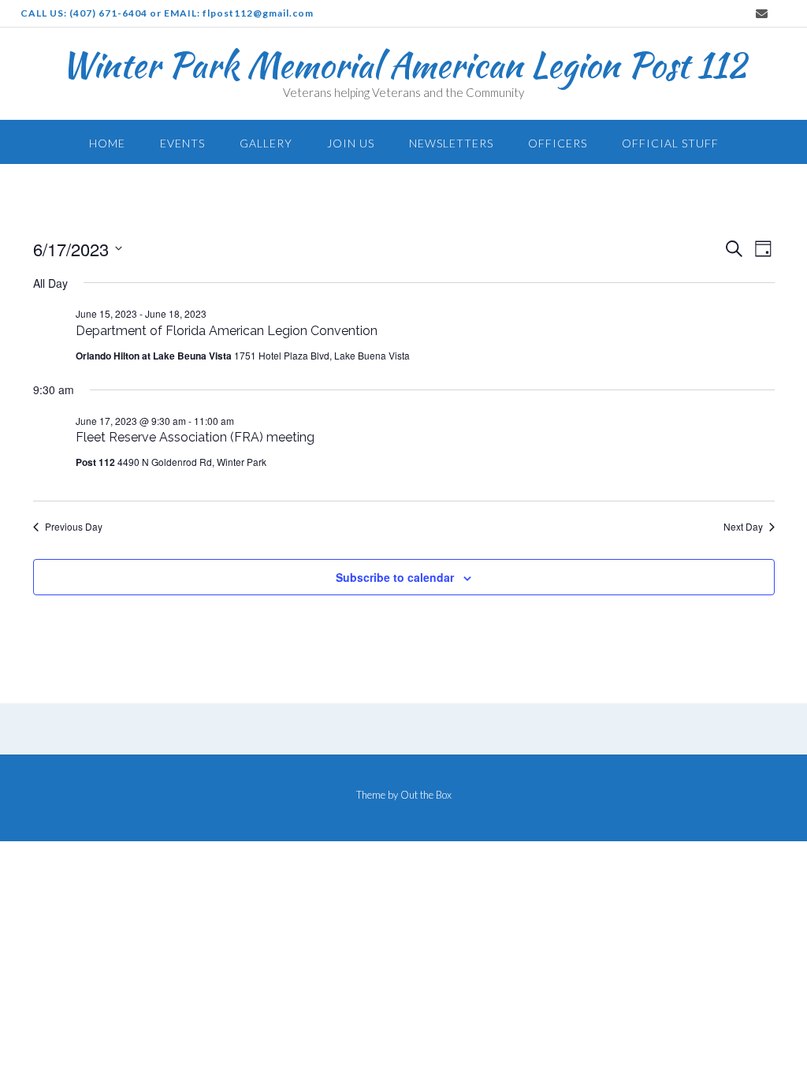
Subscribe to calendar (395, 577)
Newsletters (451, 143)
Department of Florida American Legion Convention (226, 330)
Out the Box (426, 794)
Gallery (266, 143)
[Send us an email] (761, 14)
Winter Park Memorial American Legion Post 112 (403, 64)
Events (182, 143)
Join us (350, 143)
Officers (557, 143)
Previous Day (73, 526)
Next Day (743, 526)
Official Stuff (670, 143)
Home (107, 143)
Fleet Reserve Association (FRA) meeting (195, 437)
